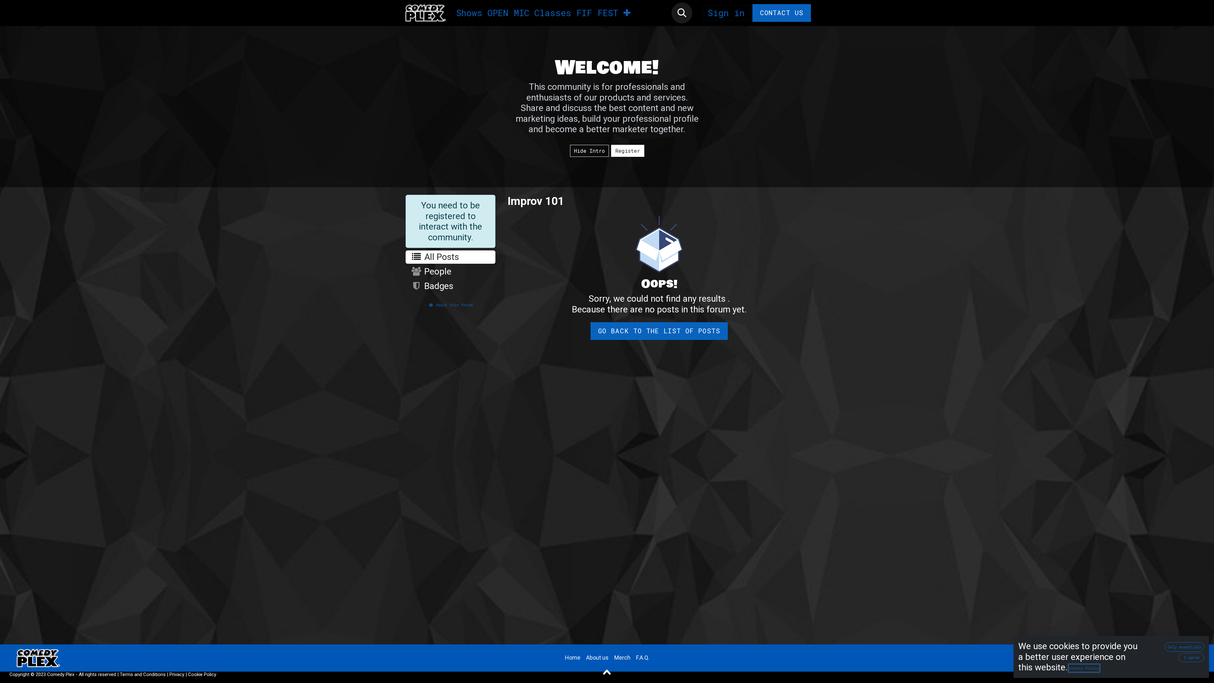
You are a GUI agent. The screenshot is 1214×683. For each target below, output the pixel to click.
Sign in (726, 13)
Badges (437, 286)
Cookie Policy (202, 674)
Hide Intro (589, 150)
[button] (681, 13)
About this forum (453, 304)
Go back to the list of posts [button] (659, 330)
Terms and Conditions (143, 674)
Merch (622, 657)
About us (597, 657)
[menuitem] (469, 13)
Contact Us (782, 12)
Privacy (176, 674)
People (436, 271)
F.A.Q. (642, 657)
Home (572, 657)
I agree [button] (1191, 657)
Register (627, 150)
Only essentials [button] (1184, 646)
